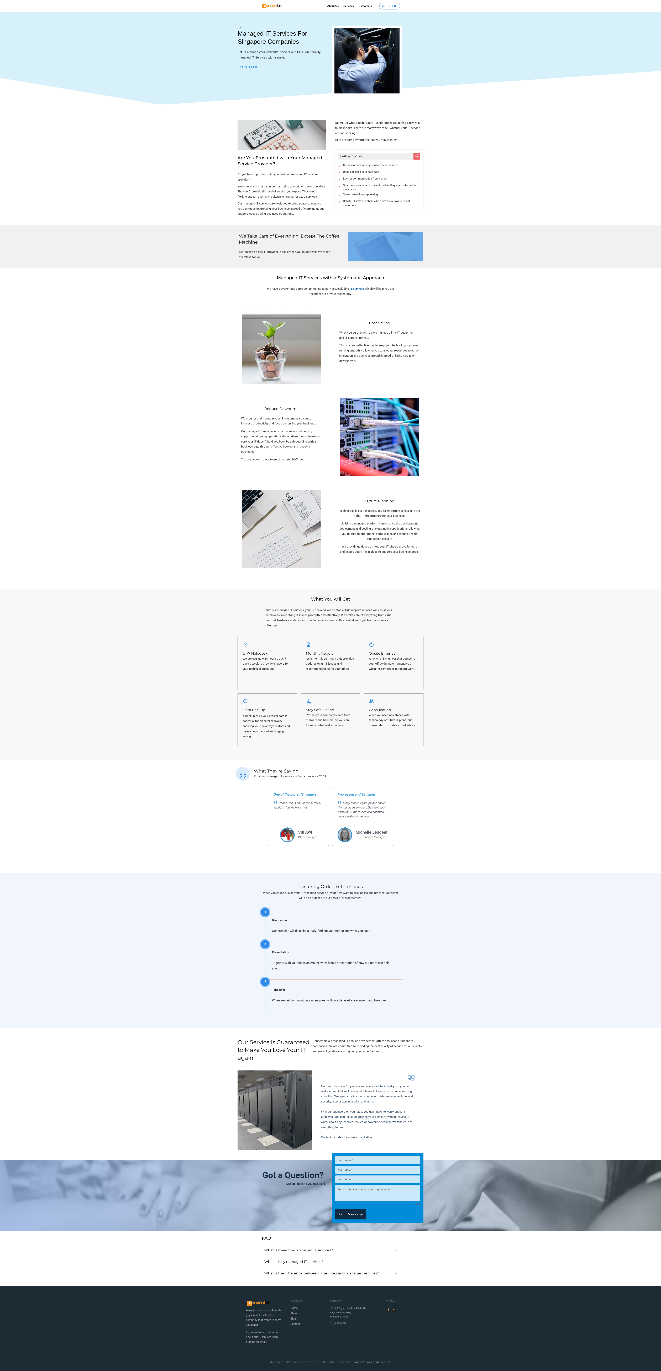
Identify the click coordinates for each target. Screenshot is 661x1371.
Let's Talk (248, 67)
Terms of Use (382, 1362)
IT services (357, 288)
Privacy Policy (360, 1362)
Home (294, 1308)
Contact (295, 1324)
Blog (293, 1318)
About (294, 1313)
